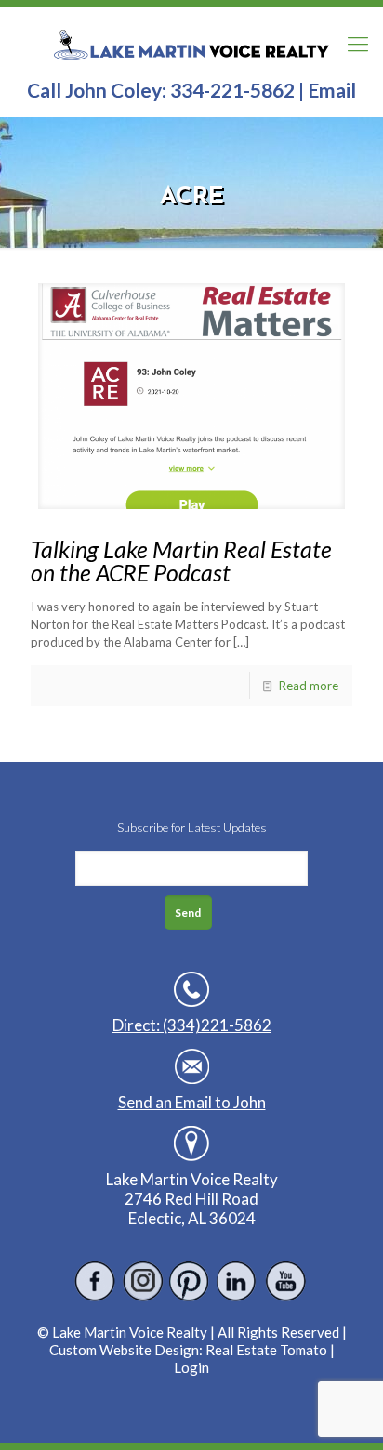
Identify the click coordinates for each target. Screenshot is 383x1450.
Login (191, 1367)
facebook (95, 1281)
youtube (285, 1281)
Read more (308, 685)
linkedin (237, 1281)
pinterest (190, 1281)
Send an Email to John (192, 1102)
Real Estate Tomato (266, 1349)
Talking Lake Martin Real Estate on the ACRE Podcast (181, 560)
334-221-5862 (232, 89)
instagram (143, 1281)
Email (332, 89)
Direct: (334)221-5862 (191, 1025)
